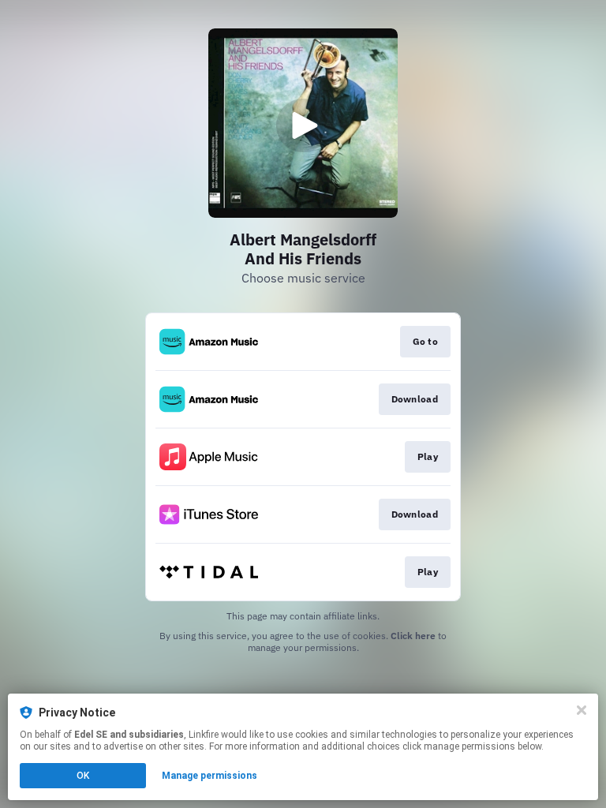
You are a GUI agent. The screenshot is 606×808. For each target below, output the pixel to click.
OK (83, 775)
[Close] (581, 710)
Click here (413, 636)
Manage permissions (209, 775)
